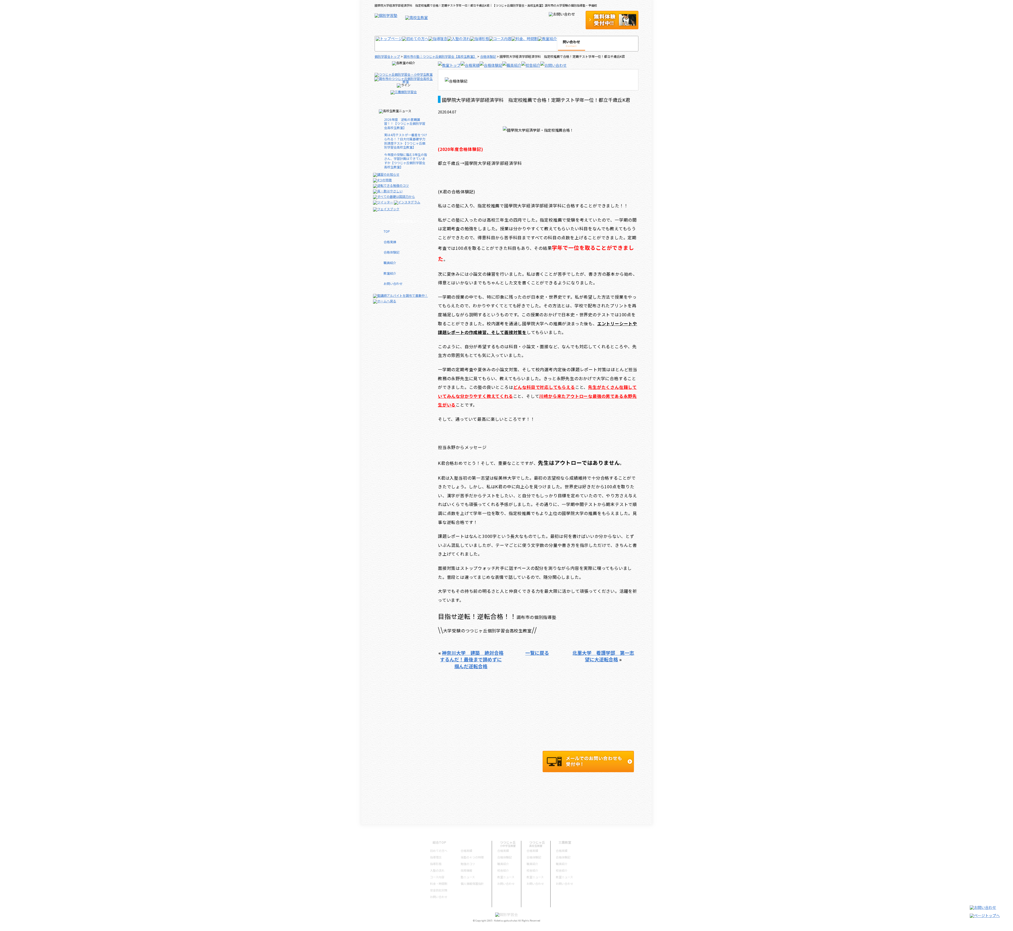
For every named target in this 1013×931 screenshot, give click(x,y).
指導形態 (436, 864)
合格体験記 (488, 56)
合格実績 (390, 242)
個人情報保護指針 (472, 883)
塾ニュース (468, 877)
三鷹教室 (564, 842)
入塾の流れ (437, 870)
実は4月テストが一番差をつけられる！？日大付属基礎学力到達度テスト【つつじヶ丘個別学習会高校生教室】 (405, 140)
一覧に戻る (537, 652)
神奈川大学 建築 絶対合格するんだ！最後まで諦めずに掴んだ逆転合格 (472, 659)
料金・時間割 (438, 883)
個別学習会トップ (387, 56)
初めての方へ (438, 850)
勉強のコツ (468, 864)
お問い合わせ (393, 283)
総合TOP (439, 842)
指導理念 (436, 857)
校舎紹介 (503, 870)
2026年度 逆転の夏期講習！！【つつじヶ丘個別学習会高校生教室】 (404, 123)
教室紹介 (390, 273)
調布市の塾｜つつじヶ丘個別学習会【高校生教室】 (440, 56)
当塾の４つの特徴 (472, 857)
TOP (387, 231)
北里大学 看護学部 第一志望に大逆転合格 (603, 656)
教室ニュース (505, 877)
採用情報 (466, 870)
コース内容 (437, 877)
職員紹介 (390, 262)
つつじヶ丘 (508, 842)
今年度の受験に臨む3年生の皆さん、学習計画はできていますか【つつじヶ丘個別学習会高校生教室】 (405, 160)
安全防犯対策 (438, 890)
